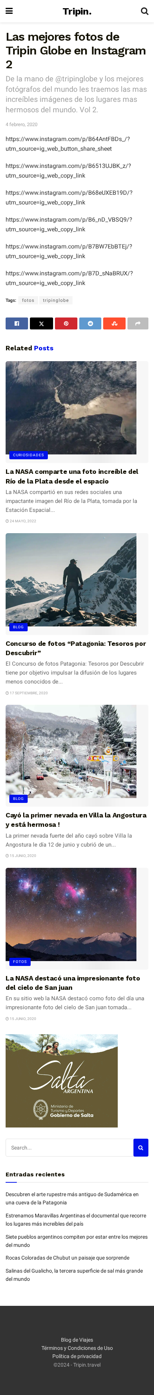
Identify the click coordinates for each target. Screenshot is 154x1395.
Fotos (20, 962)
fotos (28, 300)
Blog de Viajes (77, 1340)
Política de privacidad (77, 1356)
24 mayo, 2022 (22, 521)
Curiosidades (28, 455)
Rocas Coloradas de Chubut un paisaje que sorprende (67, 1258)
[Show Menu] (9, 11)
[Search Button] (144, 11)
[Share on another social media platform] (137, 323)
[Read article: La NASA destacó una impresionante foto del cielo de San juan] (77, 919)
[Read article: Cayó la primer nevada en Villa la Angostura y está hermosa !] (77, 756)
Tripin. (76, 11)
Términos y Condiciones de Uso (77, 1348)
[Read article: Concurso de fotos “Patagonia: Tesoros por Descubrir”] (77, 584)
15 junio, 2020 (22, 856)
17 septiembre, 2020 (28, 693)
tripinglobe (56, 300)
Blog (18, 627)
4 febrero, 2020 (21, 124)
